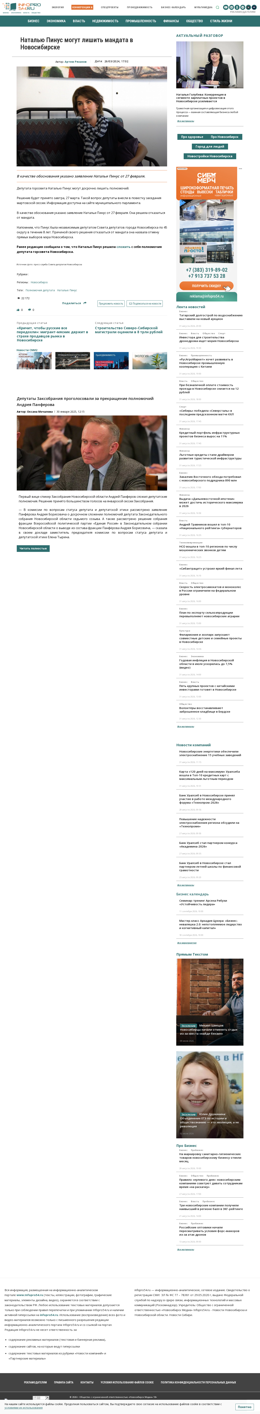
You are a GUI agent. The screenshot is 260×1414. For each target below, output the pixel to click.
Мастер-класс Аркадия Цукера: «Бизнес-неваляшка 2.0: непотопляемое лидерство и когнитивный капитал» (210, 924)
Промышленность (201, 355)
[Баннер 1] (34, 360)
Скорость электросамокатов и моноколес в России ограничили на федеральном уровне (210, 590)
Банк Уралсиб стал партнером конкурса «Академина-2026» (208, 844)
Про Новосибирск (224, 137)
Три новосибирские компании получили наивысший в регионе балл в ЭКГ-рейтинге (211, 1207)
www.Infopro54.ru (30, 1295)
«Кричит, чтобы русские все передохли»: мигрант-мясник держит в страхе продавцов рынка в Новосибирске (52, 334)
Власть (195, 333)
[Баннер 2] (72, 360)
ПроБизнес (197, 1150)
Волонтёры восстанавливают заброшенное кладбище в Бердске (204, 709)
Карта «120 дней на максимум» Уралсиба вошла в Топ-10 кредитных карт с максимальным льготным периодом (209, 775)
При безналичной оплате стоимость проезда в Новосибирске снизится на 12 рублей (209, 388)
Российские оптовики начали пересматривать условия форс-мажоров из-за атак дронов (209, 1230)
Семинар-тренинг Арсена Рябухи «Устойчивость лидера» (203, 902)
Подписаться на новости (146, 303)
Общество (209, 333)
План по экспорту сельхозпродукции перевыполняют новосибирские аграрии (209, 614)
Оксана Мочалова (40, 411)
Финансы (184, 429)
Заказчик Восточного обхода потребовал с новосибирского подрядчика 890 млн (210, 478)
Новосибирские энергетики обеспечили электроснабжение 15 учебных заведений (210, 753)
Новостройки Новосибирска (209, 156)
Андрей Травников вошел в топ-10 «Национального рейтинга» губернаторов (210, 526)
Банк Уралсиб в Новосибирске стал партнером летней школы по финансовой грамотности (210, 866)
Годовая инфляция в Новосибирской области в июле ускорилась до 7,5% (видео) (206, 663)
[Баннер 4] (149, 360)
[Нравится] (18, 310)
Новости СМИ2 (27, 350)
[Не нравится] (30, 310)
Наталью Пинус (67, 290)
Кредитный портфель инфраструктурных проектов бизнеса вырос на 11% (209, 434)
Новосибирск (39, 282)
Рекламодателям (242, 11)
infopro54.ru (49, 1315)
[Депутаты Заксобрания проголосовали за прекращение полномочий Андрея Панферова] (92, 453)
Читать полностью (33, 548)
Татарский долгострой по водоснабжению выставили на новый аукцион (211, 317)
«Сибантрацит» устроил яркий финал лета (210, 568)
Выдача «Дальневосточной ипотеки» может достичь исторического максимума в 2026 (211, 502)
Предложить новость (111, 303)
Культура (184, 631)
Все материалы (185, 120)
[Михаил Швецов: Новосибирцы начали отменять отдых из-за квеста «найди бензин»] (209, 1002)
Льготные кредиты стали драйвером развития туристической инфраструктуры (210, 456)
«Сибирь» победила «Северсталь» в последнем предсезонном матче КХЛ (206, 412)
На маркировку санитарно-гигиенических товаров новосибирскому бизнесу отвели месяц (210, 1157)
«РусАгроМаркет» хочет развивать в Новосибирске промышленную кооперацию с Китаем (206, 362)
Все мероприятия (186, 942)
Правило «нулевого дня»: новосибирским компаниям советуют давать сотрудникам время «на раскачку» (210, 1183)
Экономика (197, 656)
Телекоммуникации (190, 543)
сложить (123, 247)
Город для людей (210, 146)
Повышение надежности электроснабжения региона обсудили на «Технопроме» (209, 822)
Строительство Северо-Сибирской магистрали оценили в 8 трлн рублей (129, 330)
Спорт (222, 333)
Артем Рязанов (76, 61)
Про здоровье (192, 137)
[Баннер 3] (111, 360)
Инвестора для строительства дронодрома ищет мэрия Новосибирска (209, 339)
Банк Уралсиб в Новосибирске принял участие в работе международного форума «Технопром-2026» (207, 798)
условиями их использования (24, 1407)
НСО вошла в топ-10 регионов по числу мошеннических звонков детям (208, 548)
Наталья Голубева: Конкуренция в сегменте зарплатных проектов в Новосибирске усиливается (201, 98)
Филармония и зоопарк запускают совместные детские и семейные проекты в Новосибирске (210, 638)
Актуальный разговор (199, 35)
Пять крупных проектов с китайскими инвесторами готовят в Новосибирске (207, 687)
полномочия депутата (40, 290)
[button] (217, 7)
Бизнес (183, 311)
